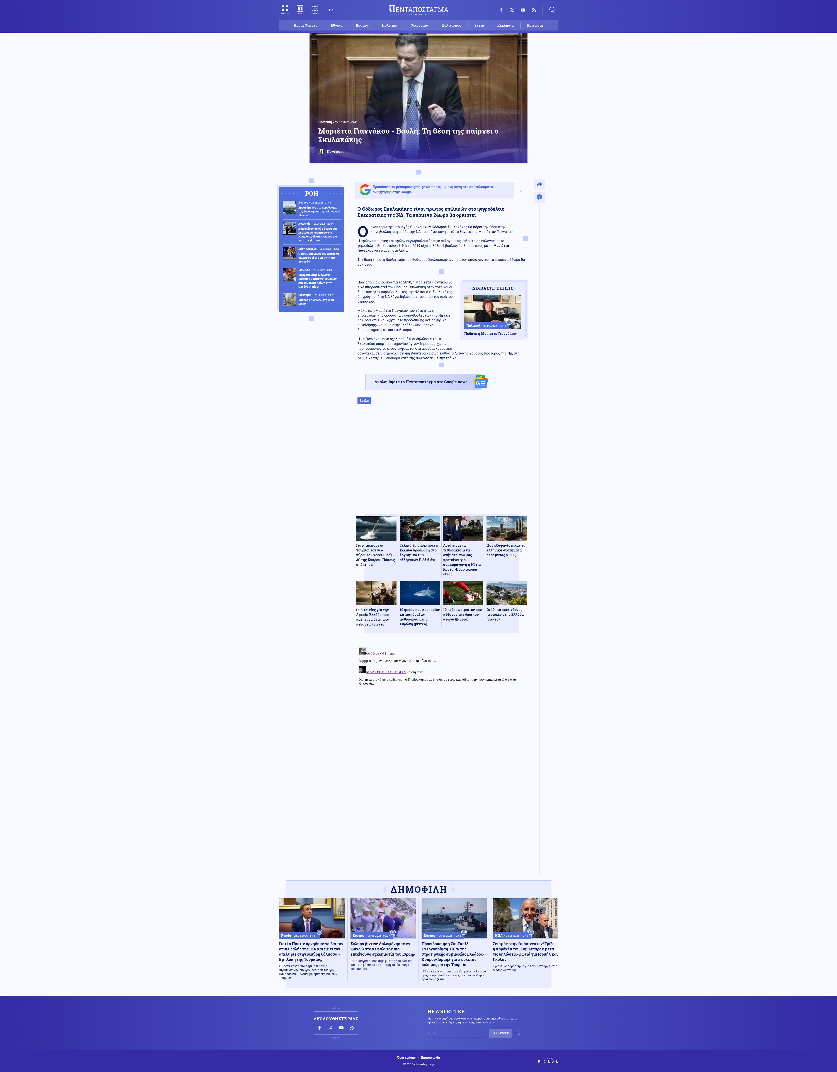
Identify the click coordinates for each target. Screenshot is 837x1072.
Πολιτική (389, 25)
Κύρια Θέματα (306, 25)
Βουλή (364, 401)
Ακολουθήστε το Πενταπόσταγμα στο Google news (420, 381)
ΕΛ (331, 10)
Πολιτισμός (451, 25)
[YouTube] (523, 10)
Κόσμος (362, 25)
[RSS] (534, 10)
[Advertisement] (441, 463)
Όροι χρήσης (406, 1058)
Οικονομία (419, 25)
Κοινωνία (535, 25)
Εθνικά (337, 25)
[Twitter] (512, 10)
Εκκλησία (505, 25)
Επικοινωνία (430, 1058)
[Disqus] (441, 700)
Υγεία (479, 25)
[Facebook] (501, 10)
